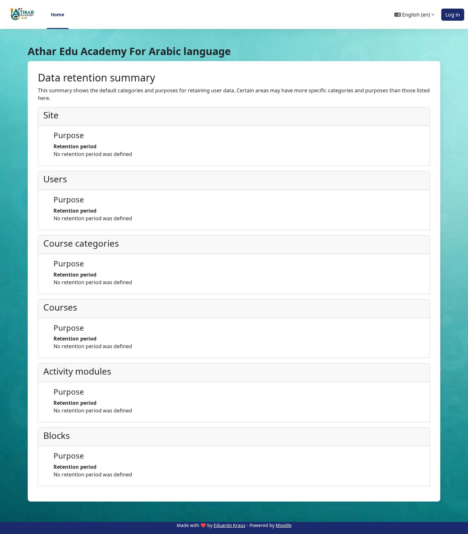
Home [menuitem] (57, 14)
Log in (452, 14)
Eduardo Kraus (229, 525)
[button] (414, 15)
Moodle (284, 525)
